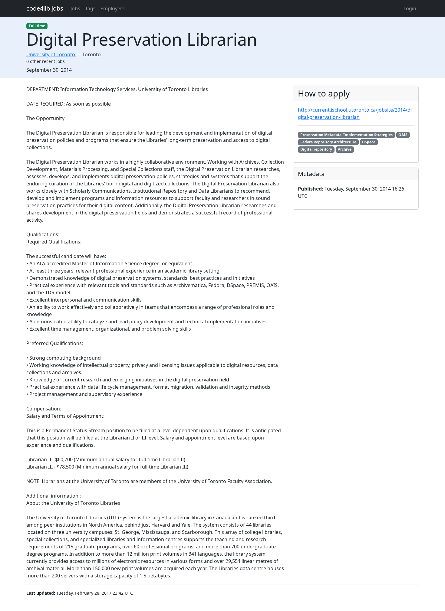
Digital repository (316, 149)
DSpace (368, 142)
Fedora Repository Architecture (328, 142)
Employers (113, 8)
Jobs (75, 8)
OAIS (402, 134)
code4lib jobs (44, 8)
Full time (37, 25)
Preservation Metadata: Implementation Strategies (346, 134)
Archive (344, 149)
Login (410, 8)
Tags (90, 8)
